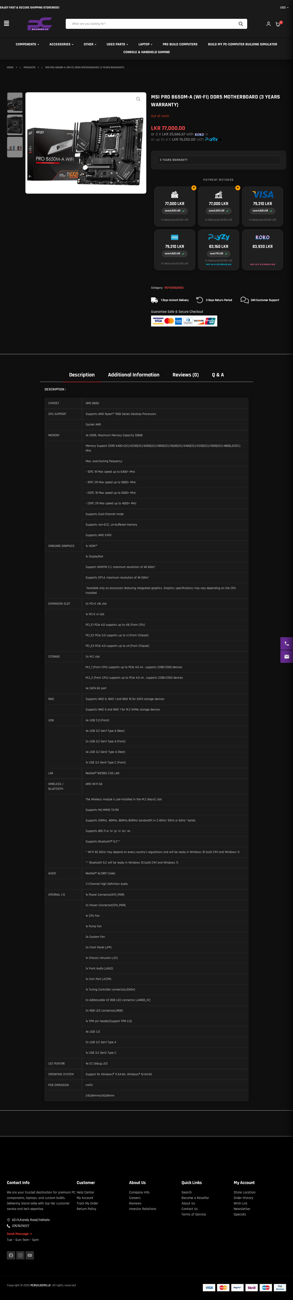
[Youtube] (30, 1255)
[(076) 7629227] (286, 643)
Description (82, 374)
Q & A (218, 374)
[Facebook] (11, 1255)
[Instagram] (20, 1255)
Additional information (134, 374)
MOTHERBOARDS (174, 288)
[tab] (81, 375)
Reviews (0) (186, 374)
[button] (6, 24)
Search (241, 24)
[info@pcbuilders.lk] (286, 656)
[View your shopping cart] (277, 24)
